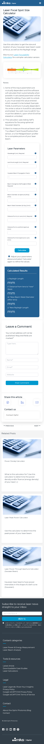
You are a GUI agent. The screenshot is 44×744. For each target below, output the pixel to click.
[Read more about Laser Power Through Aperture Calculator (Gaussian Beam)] (22, 556)
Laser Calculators (10, 671)
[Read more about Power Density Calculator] (22, 448)
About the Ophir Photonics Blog (17, 710)
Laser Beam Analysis (12, 650)
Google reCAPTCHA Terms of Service (19, 695)
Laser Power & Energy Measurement (19, 647)
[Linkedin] (14, 729)
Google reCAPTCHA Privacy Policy (17, 692)
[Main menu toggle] (40, 3)
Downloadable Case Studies (15, 668)
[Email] (37, 402)
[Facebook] (7, 402)
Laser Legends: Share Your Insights (18, 687)
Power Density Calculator (15, 461)
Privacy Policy (9, 689)
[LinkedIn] (22, 402)
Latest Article (8, 666)
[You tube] (10, 729)
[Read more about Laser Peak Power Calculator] (22, 505)
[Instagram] (7, 729)
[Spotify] (18, 729)
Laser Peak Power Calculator (16, 518)
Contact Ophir (12, 415)
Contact (6, 713)
